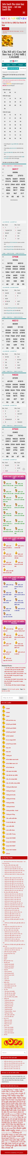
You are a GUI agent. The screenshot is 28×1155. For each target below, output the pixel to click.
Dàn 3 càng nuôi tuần (15, 1115)
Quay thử (6, 1025)
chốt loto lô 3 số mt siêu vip (11, 917)
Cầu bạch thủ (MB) (11, 771)
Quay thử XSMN (11, 842)
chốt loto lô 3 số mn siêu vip (12, 939)
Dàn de (4, 1117)
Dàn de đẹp (14, 1124)
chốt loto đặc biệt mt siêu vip (12, 914)
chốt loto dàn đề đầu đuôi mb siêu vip (14, 886)
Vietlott (6, 969)
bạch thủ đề (6, 1107)
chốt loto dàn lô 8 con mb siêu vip (13, 895)
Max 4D (8, 751)
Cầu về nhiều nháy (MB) (13, 783)
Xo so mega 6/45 (11, 740)
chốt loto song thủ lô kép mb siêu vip (14, 906)
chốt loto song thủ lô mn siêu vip (13, 948)
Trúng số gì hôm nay (9, 953)
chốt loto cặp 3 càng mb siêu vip (13, 877)
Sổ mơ (8, 853)
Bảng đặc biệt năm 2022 (15, 1108)
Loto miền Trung (10, 834)
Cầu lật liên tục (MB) (12, 775)
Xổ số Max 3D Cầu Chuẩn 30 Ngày (15, 685)
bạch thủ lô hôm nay (10, 1100)
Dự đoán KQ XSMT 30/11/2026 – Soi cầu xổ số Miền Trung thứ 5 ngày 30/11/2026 (15, 675)
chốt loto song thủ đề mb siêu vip (13, 903)
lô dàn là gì (6, 1136)
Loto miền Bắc (10, 826)
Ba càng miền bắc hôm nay (14, 1096)
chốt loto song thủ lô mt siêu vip (13, 926)
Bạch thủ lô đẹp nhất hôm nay (14, 1105)
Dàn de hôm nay (13, 1121)
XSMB (8, 708)
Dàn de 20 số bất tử (12, 1119)
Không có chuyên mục (12, 1133)
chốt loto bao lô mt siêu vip (11, 910)
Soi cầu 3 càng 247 (18, 1138)
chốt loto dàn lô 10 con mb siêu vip (14, 888)
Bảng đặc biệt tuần (9, 1110)
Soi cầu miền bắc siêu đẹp (11, 892)
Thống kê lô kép (10, 798)
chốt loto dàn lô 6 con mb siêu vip (13, 894)
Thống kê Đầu (10, 802)
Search (21, 697)
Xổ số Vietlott (8, 971)
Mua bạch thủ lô (8, 1138)
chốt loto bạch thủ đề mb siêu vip (13, 868)
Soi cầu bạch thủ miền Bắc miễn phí (13, 1140)
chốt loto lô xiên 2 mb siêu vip (12, 897)
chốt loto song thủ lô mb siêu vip (13, 905)
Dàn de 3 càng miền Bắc (12, 1117)
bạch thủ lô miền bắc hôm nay (14, 1103)
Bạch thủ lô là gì (18, 1101)
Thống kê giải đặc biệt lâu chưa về (14, 1146)
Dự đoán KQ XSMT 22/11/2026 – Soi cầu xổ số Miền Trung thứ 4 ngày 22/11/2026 (15, 681)
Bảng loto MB (8, 1020)
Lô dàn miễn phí (17, 1136)
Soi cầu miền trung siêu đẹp (11, 908)
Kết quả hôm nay (8, 960)
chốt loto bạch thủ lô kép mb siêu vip (14, 870)
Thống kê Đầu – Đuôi (12, 810)
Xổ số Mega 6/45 (9, 973)
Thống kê (9, 755)
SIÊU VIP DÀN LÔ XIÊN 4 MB (7, 564)
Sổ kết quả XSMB (11, 724)
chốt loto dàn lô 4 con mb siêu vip (13, 890)
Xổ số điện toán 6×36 (10, 986)
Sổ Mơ (5, 1034)
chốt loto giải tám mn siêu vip (12, 937)
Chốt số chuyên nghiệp (13, 689)
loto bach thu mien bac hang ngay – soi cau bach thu (13, 6)
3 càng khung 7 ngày (10, 1089)
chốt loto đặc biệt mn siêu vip (12, 935)
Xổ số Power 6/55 (9, 975)
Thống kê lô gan (10, 791)
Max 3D (8, 747)
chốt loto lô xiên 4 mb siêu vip (12, 901)
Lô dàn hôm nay (19, 1135)
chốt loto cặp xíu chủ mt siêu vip (13, 912)
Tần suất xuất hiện (11, 818)
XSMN (8, 712)
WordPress (14, 1152)
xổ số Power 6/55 (11, 744)
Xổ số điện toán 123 (12, 763)
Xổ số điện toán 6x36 (12, 759)
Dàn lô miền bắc (13, 1126)
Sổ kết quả (7, 962)
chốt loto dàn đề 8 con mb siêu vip (13, 883)
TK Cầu (6, 989)
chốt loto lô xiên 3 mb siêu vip (12, 899)
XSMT (8, 716)
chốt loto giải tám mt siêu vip (12, 915)
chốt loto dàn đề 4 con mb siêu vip (13, 879)
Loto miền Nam (10, 830)
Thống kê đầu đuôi (11, 787)
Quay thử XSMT (10, 846)
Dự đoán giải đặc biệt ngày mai (14, 1129)
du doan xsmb (13, 1114)
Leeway (21, 1152)
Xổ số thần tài (10, 767)
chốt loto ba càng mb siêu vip (12, 867)
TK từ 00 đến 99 (10, 822)
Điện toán (6, 982)
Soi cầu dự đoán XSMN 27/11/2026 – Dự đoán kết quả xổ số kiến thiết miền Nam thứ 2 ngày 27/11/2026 (15, 669)
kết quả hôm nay (11, 720)
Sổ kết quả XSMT (11, 732)
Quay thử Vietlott (11, 849)
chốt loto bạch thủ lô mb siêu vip (13, 872)
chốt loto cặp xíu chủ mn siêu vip (13, 933)
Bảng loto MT (8, 1024)
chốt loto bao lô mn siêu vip (11, 932)
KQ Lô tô (6, 1018)
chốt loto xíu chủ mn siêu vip (12, 950)
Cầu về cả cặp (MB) (11, 779)
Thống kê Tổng (10, 814)
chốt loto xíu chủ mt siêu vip (12, 928)
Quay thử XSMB (10, 838)
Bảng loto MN (8, 1022)
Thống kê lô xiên (11, 795)
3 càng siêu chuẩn (16, 1093)
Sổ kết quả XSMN (11, 728)
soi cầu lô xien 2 (7, 1141)
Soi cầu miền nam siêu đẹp (11, 930)
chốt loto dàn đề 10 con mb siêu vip (14, 885)
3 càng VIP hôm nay (13, 1094)
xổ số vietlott (10, 736)
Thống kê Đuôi (10, 806)
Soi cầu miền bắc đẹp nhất (11, 865)
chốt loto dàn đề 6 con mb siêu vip (13, 881)
